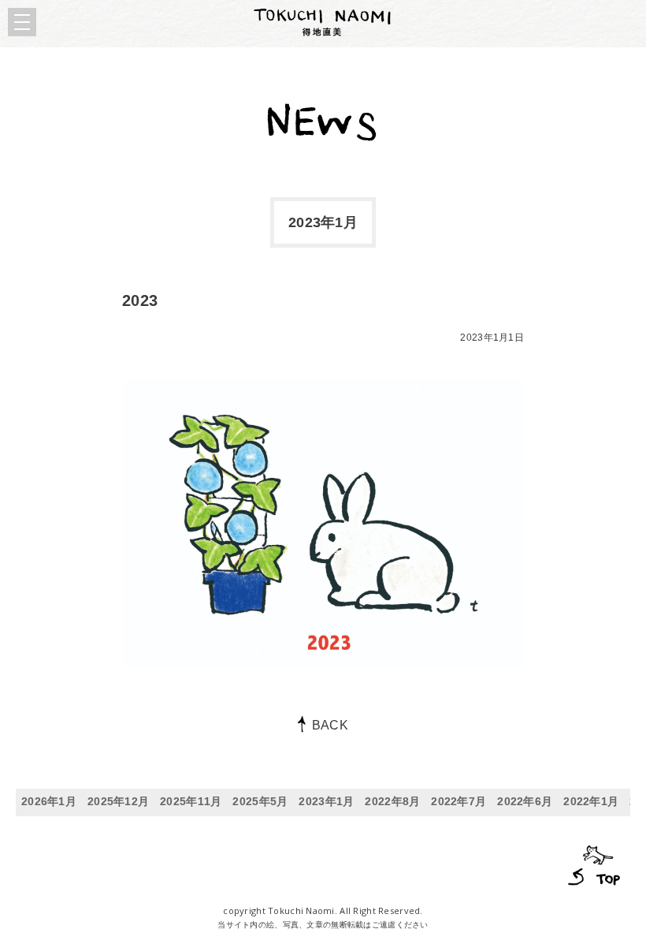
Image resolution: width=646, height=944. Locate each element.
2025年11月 (190, 801)
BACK (330, 725)
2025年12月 (118, 801)
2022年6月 (524, 801)
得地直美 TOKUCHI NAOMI (323, 21)
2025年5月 (260, 801)
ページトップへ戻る (591, 863)
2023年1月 (326, 801)
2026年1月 (48, 801)
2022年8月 (392, 801)
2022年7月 (458, 801)
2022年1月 (590, 801)
